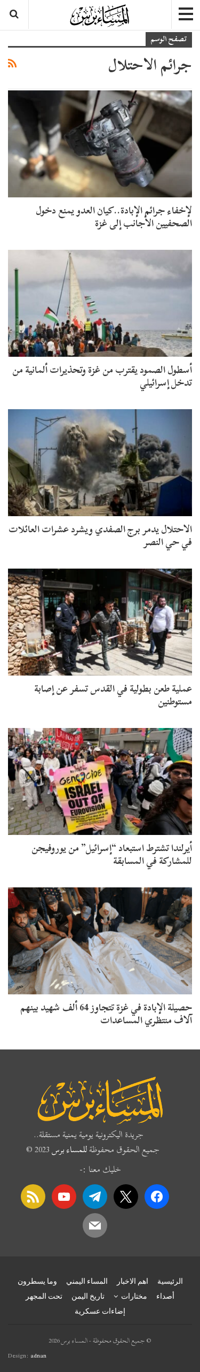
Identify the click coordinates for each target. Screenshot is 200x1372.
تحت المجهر (44, 1296)
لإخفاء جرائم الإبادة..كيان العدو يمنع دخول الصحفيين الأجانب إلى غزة (114, 217)
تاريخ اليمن (88, 1296)
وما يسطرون (37, 1281)
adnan (38, 1355)
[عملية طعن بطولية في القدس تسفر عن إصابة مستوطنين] (100, 622)
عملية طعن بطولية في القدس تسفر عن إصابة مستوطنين (113, 695)
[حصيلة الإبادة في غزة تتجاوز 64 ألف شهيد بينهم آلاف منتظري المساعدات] (100, 940)
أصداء (165, 1296)
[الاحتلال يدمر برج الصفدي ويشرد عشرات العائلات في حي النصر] (100, 462)
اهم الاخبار (132, 1281)
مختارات (134, 1296)
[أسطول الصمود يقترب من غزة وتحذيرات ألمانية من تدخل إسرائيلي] (100, 303)
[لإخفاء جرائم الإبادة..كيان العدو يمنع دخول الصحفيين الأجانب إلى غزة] (100, 143)
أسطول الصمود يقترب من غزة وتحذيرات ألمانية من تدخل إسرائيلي (102, 376)
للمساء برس (69, 1149)
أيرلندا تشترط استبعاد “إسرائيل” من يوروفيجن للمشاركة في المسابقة (111, 854)
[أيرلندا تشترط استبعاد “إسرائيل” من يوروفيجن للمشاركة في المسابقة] (100, 781)
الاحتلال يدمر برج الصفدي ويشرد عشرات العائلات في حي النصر (100, 535)
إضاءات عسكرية (100, 1311)
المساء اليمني (87, 1281)
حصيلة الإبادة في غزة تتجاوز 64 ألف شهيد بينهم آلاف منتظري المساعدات (106, 1014)
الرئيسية (170, 1281)
